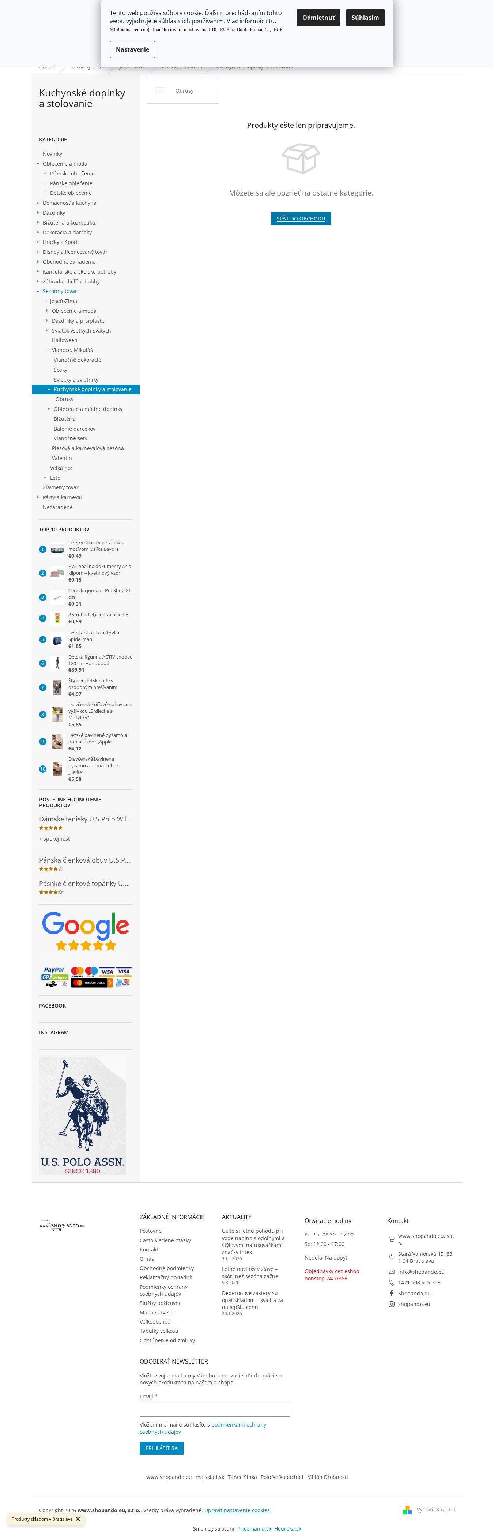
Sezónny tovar (60, 291)
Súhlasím (365, 18)
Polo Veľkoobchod (282, 1476)
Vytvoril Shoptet (436, 1509)
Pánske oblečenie (71, 183)
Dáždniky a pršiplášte (78, 320)
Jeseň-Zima (63, 300)
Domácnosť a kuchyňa (70, 202)
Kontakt (149, 1249)
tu (272, 21)
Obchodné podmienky (167, 1268)
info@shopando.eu (421, 1271)
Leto (55, 477)
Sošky (60, 369)
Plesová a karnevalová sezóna (88, 448)
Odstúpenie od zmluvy (167, 1340)
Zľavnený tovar (61, 487)
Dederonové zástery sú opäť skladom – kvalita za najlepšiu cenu (252, 1300)
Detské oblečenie (71, 192)
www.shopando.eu (169, 1476)
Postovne (151, 1230)
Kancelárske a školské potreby (79, 271)
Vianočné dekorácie (77, 359)
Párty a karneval (62, 497)
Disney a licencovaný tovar (75, 251)
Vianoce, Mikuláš (72, 349)
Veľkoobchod (155, 1321)
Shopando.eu (414, 1293)
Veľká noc (61, 467)
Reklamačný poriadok (166, 1277)
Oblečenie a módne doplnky (88, 408)
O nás (147, 1258)
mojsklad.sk (210, 1476)
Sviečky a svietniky (76, 379)
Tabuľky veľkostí (159, 1330)
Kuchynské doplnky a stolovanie (93, 389)
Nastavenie (132, 49)
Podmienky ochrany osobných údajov (164, 1290)
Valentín (62, 458)
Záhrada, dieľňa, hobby (71, 281)
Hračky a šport (60, 241)
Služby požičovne (161, 1302)
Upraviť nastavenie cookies (237, 1510)
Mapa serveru (157, 1312)
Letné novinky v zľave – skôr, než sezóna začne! (251, 1272)
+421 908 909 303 (419, 1282)
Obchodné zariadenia (69, 261)
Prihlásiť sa (162, 1447)
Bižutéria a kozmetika (69, 222)
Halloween (65, 340)
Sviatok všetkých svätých (81, 330)
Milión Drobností (327, 1476)
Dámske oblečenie (72, 173)
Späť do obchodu (301, 218)
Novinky (52, 153)
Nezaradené (58, 507)
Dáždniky (54, 212)
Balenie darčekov (74, 428)
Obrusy (64, 399)
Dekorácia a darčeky (67, 232)
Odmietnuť (318, 18)
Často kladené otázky (165, 1240)
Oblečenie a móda (65, 163)
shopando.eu (414, 1304)
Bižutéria (65, 418)
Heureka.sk (287, 1528)
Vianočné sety (70, 438)
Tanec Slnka (242, 1476)
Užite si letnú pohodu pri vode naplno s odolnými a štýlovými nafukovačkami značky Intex (253, 1241)
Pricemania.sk (254, 1528)
